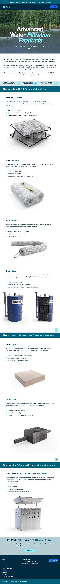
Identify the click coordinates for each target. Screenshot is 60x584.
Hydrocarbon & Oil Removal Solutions (28, 83)
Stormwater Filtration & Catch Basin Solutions (9, 83)
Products (4, 570)
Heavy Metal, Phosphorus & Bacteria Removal (47, 83)
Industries (4, 572)
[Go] (18, 83)
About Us (4, 564)
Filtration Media (6, 566)
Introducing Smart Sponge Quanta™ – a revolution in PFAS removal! (30, 2)
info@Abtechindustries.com (29, 561)
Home (3, 562)
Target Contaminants (7, 568)
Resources (5, 574)
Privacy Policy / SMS (8, 576)
